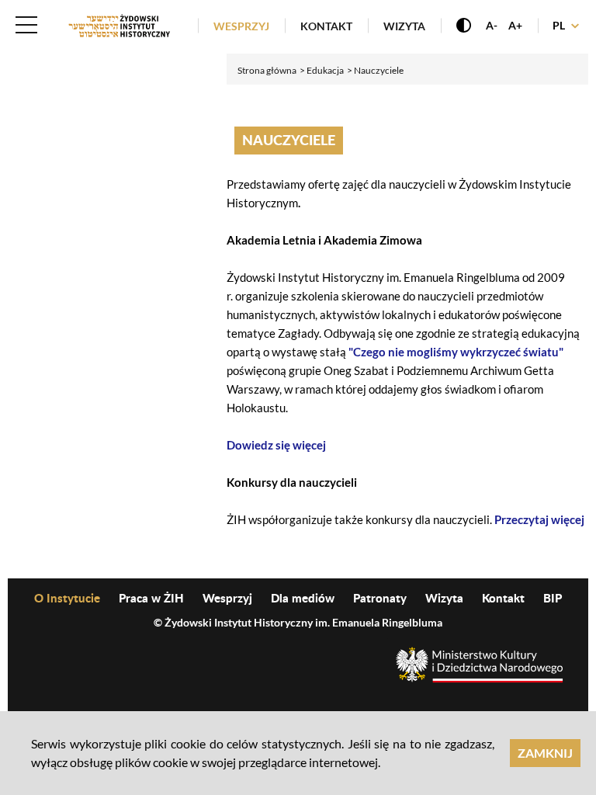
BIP (552, 597)
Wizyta (404, 26)
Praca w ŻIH (151, 597)
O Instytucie (67, 597)
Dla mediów (302, 597)
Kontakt (326, 26)
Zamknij (545, 752)
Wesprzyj (241, 26)
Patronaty (380, 597)
